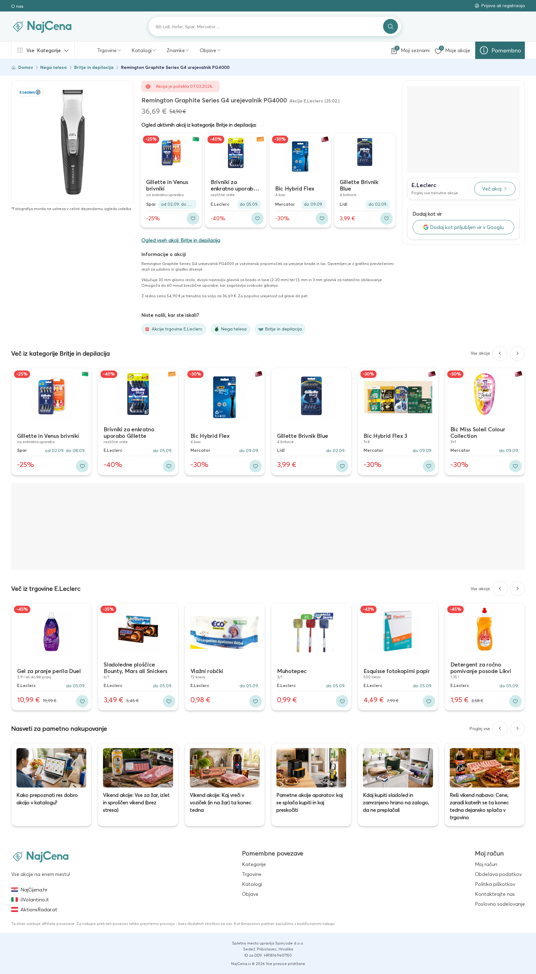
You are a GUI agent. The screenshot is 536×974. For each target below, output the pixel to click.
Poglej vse (480, 728)
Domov (25, 67)
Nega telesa (53, 67)
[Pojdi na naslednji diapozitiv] (517, 353)
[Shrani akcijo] (193, 218)
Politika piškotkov (495, 884)
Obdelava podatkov (498, 874)
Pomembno (506, 50)
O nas (17, 6)
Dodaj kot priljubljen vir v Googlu (467, 227)
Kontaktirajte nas (495, 894)
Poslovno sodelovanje (500, 904)
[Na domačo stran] (40, 856)
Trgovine (107, 50)
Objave (208, 50)
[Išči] (390, 26)
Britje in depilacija (94, 67)
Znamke (176, 50)
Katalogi (142, 50)
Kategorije (43, 50)
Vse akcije (480, 353)
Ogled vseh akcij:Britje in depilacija (180, 240)
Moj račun (486, 864)
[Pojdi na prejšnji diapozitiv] (500, 353)
